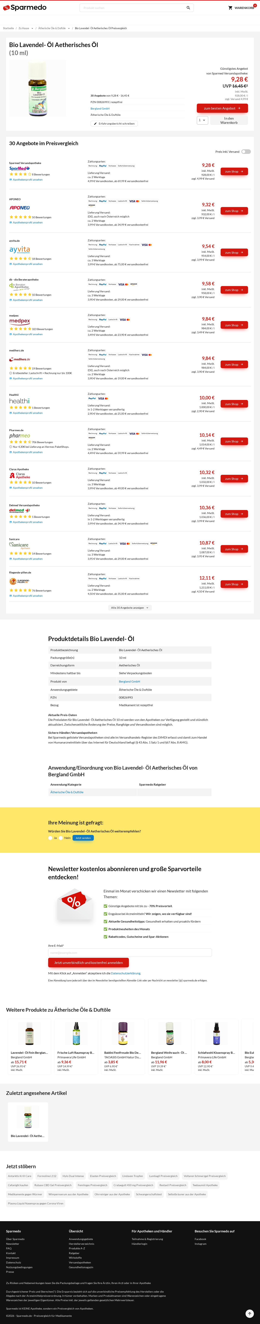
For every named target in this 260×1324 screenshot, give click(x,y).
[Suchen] (187, 8)
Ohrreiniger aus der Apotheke (112, 1194)
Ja (55, 837)
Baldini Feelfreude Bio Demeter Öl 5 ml (123, 1052)
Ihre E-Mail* (56, 945)
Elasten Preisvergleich (103, 1176)
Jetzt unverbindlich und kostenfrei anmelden (88, 962)
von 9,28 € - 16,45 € (110, 95)
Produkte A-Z (77, 1248)
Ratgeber (74, 1253)
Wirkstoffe (75, 1257)
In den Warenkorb (229, 120)
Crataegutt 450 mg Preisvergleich (133, 1185)
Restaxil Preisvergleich (173, 1185)
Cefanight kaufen (18, 1185)
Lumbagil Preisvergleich (163, 1176)
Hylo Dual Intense (73, 1176)
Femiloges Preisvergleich (92, 1185)
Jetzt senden (83, 837)
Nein (67, 837)
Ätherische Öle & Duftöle (66, 792)
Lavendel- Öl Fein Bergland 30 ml (29, 1052)
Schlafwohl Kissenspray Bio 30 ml (216, 1052)
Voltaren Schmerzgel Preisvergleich (205, 1176)
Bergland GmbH (100, 108)
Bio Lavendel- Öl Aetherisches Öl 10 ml (28, 1136)
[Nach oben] (249, 1313)
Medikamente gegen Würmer (25, 1194)
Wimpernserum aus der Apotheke (68, 1194)
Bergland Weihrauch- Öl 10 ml (169, 1052)
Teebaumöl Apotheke (205, 1185)
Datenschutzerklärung (125, 973)
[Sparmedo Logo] (25, 8)
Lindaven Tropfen (132, 1176)
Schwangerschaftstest (149, 1194)
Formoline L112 (46, 1176)
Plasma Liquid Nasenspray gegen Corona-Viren (35, 1203)
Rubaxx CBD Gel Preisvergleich (53, 1185)
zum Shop (231, 171)
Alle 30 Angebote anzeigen (127, 607)
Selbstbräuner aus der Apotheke (187, 1194)
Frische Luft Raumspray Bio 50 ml (76, 1052)
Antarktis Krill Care (19, 1176)
